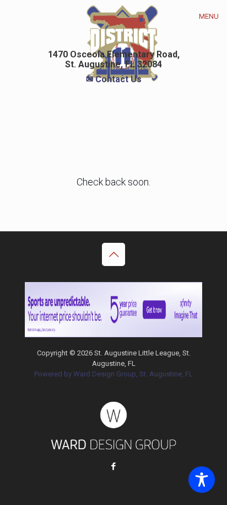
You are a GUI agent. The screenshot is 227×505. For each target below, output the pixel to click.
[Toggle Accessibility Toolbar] (201, 479)
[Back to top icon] (113, 254)
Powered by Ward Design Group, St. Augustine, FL (113, 374)
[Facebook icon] (114, 466)
